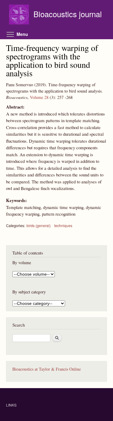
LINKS (11, 404)
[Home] (19, 15)
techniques (63, 225)
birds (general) (39, 225)
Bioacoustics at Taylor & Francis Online (46, 369)
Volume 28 (39, 97)
